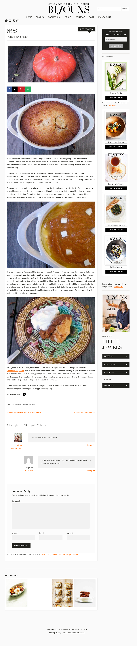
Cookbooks (54, 17)
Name (15, 533)
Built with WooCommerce (74, 633)
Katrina (19, 445)
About (68, 17)
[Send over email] (28, 89)
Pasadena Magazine (15, 371)
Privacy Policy (55, 633)
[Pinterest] (14, 21)
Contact (80, 17)
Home (29, 17)
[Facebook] (6, 21)
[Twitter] (10, 21)
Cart (91, 17)
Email (42, 533)
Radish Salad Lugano (83, 412)
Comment (16, 501)
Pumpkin (25, 404)
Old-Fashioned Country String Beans (25, 412)
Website (70, 533)
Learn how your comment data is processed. (59, 554)
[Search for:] (109, 9)
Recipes (40, 17)
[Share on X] (15, 89)
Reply (89, 445)
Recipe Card (86, 29)
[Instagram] (17, 21)
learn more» (112, 105)
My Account (104, 17)
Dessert (18, 404)
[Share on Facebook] (9, 89)
